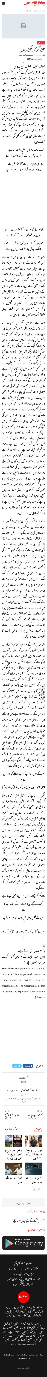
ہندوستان (41, 42)
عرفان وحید (29, 1273)
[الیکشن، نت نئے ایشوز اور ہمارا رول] (33, 1169)
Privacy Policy (21, 1354)
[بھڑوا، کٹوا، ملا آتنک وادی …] (13, 1169)
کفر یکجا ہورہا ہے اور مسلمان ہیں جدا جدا (35, 1116)
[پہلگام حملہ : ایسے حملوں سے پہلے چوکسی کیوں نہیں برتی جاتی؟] (13, 1141)
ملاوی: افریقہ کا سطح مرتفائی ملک (12, 1116)
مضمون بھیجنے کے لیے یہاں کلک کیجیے (29, 1220)
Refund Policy (9, 1354)
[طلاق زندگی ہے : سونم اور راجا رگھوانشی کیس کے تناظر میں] (33, 1141)
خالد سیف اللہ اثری (29, 1268)
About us (39, 1354)
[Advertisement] (23, 198)
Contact (31, 1354)
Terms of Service (23, 1358)
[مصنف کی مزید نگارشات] (23, 1080)
